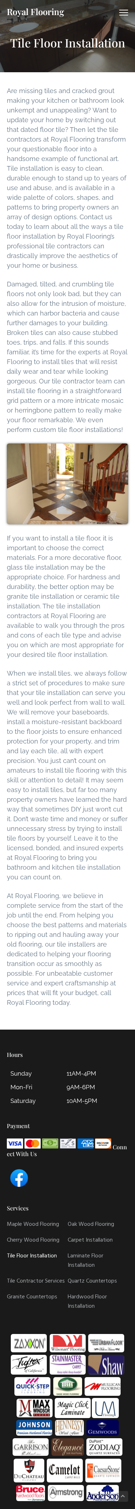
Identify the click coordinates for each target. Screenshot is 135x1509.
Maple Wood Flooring (33, 1224)
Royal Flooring (35, 11)
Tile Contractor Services (36, 1281)
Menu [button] (116, 12)
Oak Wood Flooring (91, 1224)
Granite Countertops (32, 1297)
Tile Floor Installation (32, 1256)
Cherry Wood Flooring (33, 1240)
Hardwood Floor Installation (87, 1302)
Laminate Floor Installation (85, 1261)
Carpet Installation (90, 1240)
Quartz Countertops (92, 1281)
